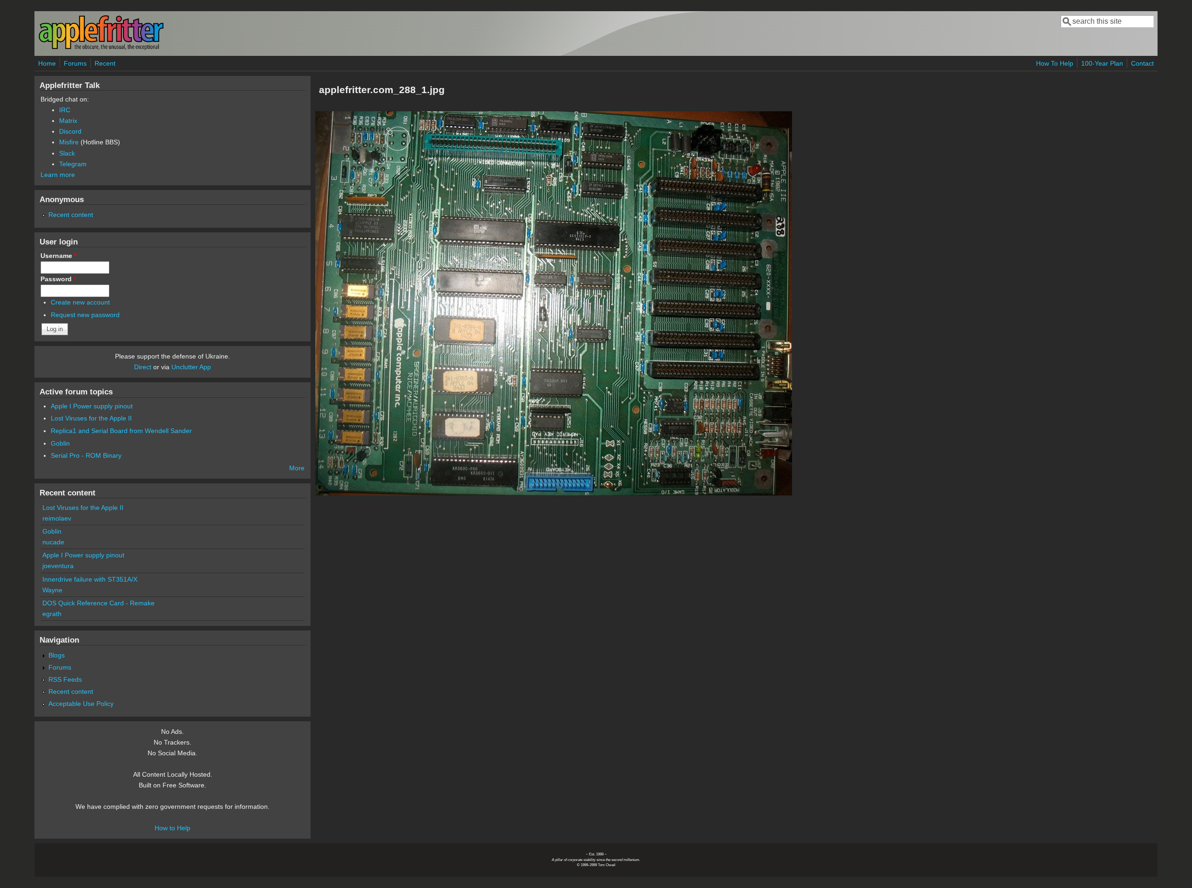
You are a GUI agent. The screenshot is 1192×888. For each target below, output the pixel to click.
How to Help (172, 828)
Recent (105, 63)
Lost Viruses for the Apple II (91, 418)
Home (47, 63)
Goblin (60, 443)
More (297, 468)
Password (58, 279)
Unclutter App (191, 367)
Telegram (73, 164)
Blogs (56, 655)
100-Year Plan (1102, 63)
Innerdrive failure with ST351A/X (89, 579)
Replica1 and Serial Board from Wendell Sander (121, 430)
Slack (67, 153)
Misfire (69, 142)
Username (58, 255)
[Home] (101, 48)
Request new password (85, 315)
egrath (51, 613)
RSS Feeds (65, 679)
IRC (64, 110)
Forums (75, 63)
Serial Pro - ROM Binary (86, 455)
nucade (53, 542)
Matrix (68, 120)
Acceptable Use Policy (81, 703)
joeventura (58, 565)
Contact (1142, 63)
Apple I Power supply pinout (92, 406)
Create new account (80, 302)
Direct (142, 367)
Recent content (70, 214)
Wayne (52, 590)
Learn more (58, 174)
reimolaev (56, 518)
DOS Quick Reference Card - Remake (98, 603)
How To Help (1054, 63)
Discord (70, 131)
